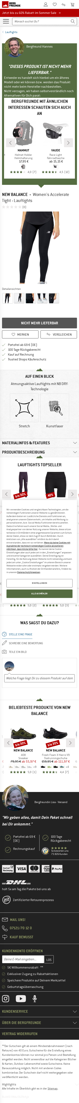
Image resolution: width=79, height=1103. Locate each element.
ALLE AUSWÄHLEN (39, 593)
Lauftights (11, 32)
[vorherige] (10, 142)
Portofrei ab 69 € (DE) (22, 345)
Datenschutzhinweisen (28, 572)
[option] (39, 247)
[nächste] (68, 142)
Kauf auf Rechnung (21, 355)
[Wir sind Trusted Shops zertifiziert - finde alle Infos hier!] (46, 851)
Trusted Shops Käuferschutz (27, 359)
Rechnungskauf (24, 849)
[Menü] (6, 21)
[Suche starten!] (73, 21)
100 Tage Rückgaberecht (24, 350)
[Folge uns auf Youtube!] (24, 999)
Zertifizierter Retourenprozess (33, 900)
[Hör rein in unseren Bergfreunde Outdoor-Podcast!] (38, 999)
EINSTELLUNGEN (39, 583)
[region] (39, 551)
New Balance (15, 194)
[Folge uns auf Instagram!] (8, 999)
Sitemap (53, 1088)
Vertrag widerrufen (19, 1033)
